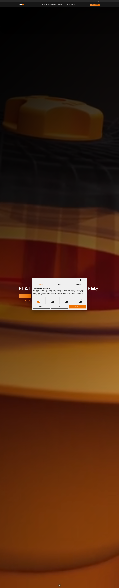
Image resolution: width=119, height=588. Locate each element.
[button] (98, 1)
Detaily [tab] (59, 284)
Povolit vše (77, 306)
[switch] (52, 302)
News (64, 4)
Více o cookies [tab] (78, 284)
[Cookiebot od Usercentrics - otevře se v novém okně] (80, 280)
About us (68, 4)
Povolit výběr (59, 306)
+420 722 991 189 (92, 1)
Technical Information (52, 4)
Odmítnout (41, 306)
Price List (60, 4)
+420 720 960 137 (75, 1)
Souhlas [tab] (41, 284)
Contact (73, 4)
